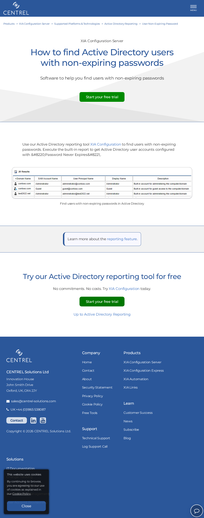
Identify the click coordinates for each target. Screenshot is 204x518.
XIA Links (131, 387)
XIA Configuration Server (142, 362)
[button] (193, 8)
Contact (16, 420)
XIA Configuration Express (144, 370)
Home (87, 362)
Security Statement (97, 387)
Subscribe (131, 430)
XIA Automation (136, 379)
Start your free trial (102, 97)
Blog (127, 438)
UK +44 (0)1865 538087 (28, 409)
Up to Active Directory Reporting (102, 314)
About (87, 379)
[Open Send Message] (196, 510)
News (128, 421)
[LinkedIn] (33, 420)
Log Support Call (95, 446)
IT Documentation (20, 468)
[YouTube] (43, 420)
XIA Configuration (105, 144)
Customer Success (138, 413)
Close (26, 506)
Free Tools (90, 413)
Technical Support (96, 438)
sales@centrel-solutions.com (33, 401)
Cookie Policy (92, 404)
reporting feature (122, 239)
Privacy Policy (92, 396)
